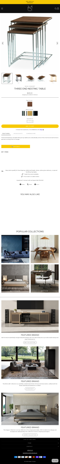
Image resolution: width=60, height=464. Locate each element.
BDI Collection (30, 342)
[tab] (6, 133)
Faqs (29, 443)
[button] (7, 78)
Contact (30, 446)
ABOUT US (30, 450)
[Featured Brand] (30, 316)
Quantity (30, 118)
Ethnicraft (30, 388)
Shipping (24, 94)
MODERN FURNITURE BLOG (30, 452)
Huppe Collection (30, 435)
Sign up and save (30, 439)
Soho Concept (30, 86)
